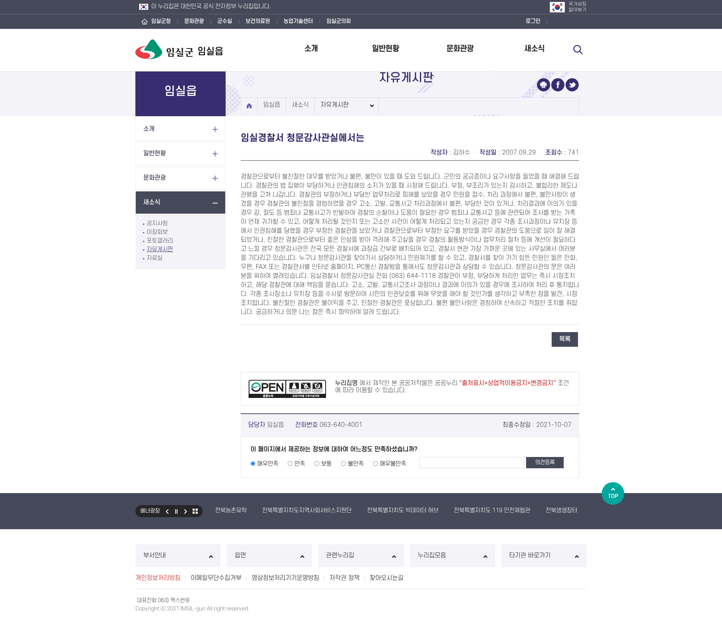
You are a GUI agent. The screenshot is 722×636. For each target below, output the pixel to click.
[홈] (249, 106)
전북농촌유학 (231, 510)
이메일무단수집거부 (216, 578)
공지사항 (157, 223)
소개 (311, 48)
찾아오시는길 (386, 578)
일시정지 (176, 511)
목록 (564, 339)
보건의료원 (258, 21)
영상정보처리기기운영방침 (285, 578)
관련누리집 (340, 555)
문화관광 (194, 21)
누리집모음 (432, 555)
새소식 (534, 48)
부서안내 (154, 555)
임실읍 (271, 105)
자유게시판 (160, 249)
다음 (186, 511)
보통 (326, 463)
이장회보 (157, 232)
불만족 (356, 463)
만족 (299, 463)
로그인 (533, 21)
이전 (167, 511)
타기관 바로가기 (530, 555)
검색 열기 (578, 49)
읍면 (240, 555)
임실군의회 (338, 21)
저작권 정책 (344, 578)
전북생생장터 (561, 510)
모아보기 (195, 511)
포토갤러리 (160, 240)
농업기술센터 (298, 21)
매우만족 (267, 463)
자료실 (154, 258)
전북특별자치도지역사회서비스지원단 (307, 510)
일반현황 (385, 48)
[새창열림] (543, 84)
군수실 (224, 21)
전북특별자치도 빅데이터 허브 (402, 510)
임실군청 (161, 21)
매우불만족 (393, 463)
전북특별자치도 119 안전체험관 (492, 510)
